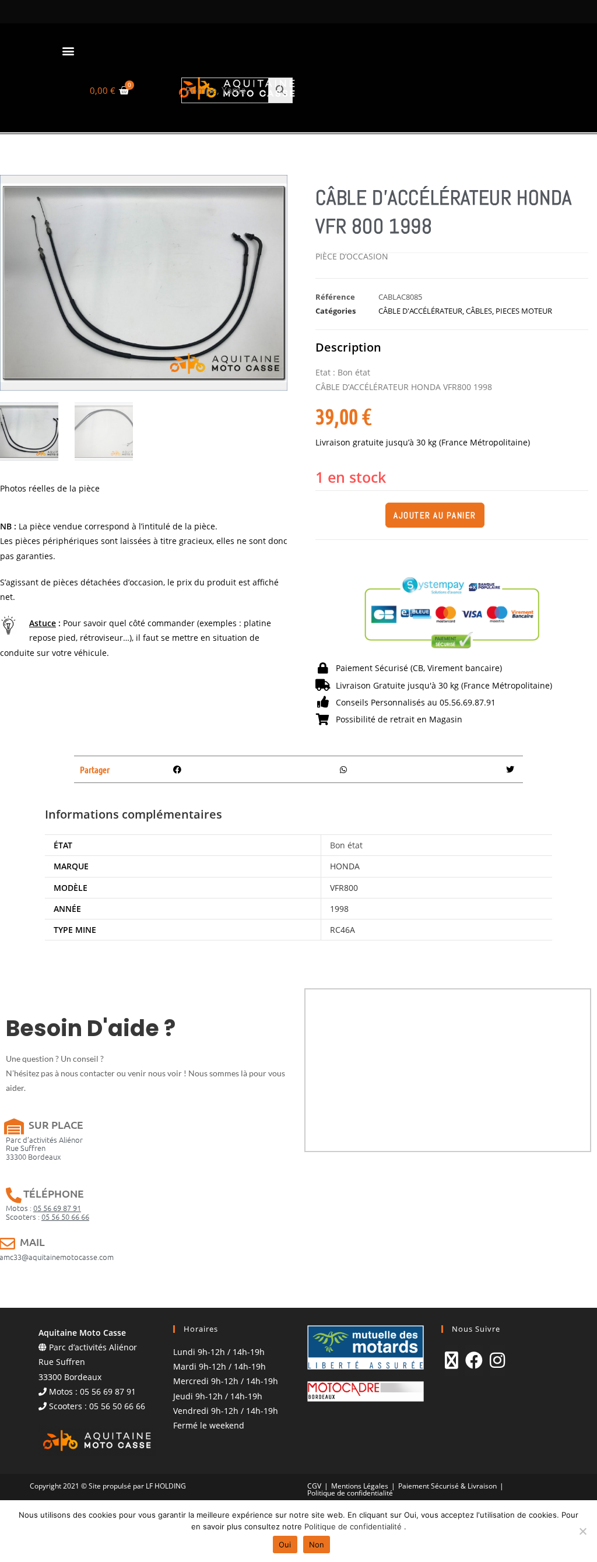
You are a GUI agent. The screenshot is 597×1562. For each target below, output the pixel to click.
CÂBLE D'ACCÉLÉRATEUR (420, 311)
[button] (68, 50)
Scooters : (47, 1216)
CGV (314, 1486)
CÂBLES (479, 311)
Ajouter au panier (435, 515)
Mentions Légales (359, 1486)
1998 (339, 908)
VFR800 (344, 887)
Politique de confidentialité (350, 1493)
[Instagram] (497, 1360)
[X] (451, 1360)
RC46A (342, 929)
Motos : (43, 1207)
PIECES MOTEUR (524, 311)
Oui (285, 1544)
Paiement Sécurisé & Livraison (447, 1486)
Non (317, 1544)
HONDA (345, 866)
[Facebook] (474, 1360)
